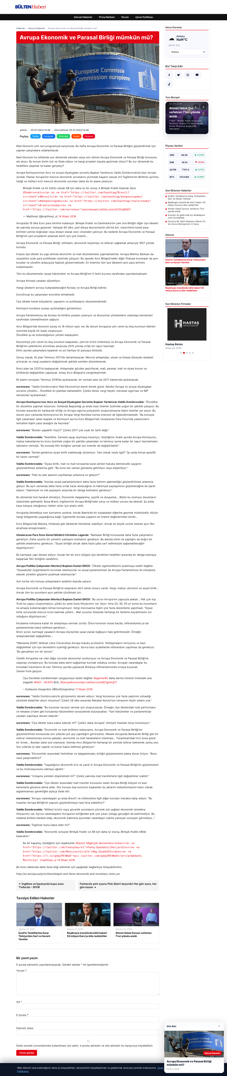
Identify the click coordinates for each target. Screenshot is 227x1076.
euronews (87, 201)
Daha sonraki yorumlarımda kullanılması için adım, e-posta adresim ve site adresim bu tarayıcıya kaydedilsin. (84, 1045)
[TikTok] (169, 84)
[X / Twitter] (178, 75)
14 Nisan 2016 (67, 216)
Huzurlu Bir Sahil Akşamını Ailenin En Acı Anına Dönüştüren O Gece (187, 222)
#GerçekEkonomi (71, 682)
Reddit (76, 136)
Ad (19, 1002)
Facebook (48, 136)
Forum (125, 17)
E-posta (22, 1015)
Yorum (21, 970)
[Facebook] (169, 75)
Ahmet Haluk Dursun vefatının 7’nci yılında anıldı (186, 210)
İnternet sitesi (24, 1028)
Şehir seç (174, 45)
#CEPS (48, 682)
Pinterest (89, 136)
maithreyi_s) (83, 856)
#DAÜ (37, 682)
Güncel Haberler (83, 17)
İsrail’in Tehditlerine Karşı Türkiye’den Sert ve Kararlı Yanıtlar (187, 197)
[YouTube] (197, 75)
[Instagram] (188, 75)
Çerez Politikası (144, 17)
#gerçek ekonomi (99, 843)
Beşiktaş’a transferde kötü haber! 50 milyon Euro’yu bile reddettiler (186, 203)
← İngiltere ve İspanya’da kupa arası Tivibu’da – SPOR (41, 885)
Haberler (20, 28)
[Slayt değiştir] (181, 353)
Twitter (35, 136)
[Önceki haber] (196, 107)
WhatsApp (63, 136)
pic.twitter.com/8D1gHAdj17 (99, 682)
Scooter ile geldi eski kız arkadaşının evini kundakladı (186, 216)
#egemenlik (101, 678)
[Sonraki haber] (203, 107)
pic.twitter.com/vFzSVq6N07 (113, 209)
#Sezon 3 (82, 843)
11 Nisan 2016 (84, 689)
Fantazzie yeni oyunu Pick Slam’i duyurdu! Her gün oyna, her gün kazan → (118, 885)
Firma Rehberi (107, 17)
